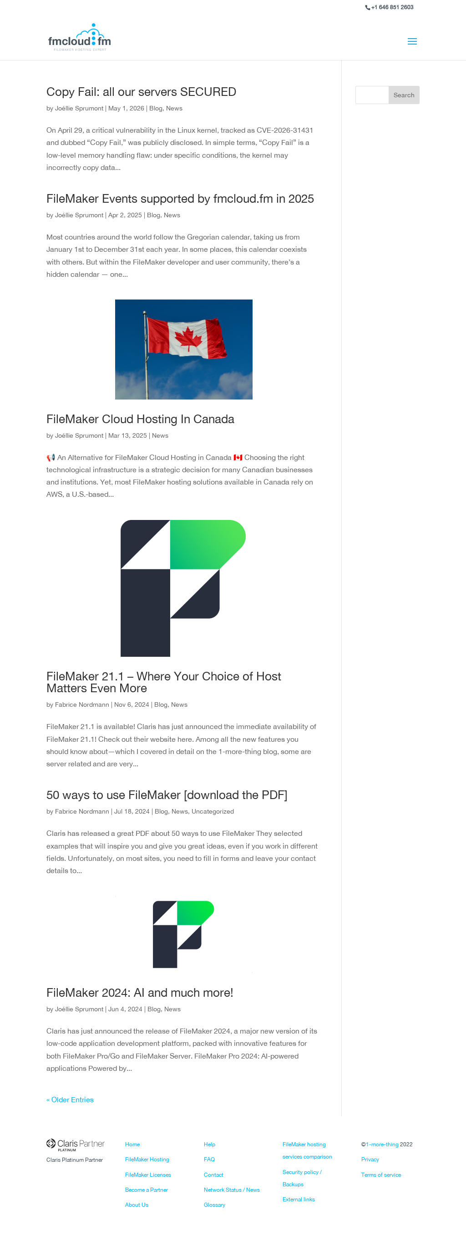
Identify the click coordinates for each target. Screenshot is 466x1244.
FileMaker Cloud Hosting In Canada (140, 419)
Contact (213, 1175)
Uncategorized (213, 811)
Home (132, 1144)
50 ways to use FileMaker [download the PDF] (167, 795)
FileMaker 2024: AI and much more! (139, 992)
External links (299, 1199)
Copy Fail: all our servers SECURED (141, 92)
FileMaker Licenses (148, 1175)
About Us (136, 1205)
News (174, 108)
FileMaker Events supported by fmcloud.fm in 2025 (180, 198)
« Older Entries (70, 1099)
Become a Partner (146, 1190)
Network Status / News (232, 1190)
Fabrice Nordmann (82, 704)
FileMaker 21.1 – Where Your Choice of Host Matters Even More (163, 682)
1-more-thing (382, 1144)
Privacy (370, 1159)
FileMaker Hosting (147, 1159)
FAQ (209, 1159)
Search (404, 95)
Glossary (214, 1205)
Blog (155, 108)
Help (209, 1144)
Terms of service (381, 1175)
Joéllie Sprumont (79, 108)
